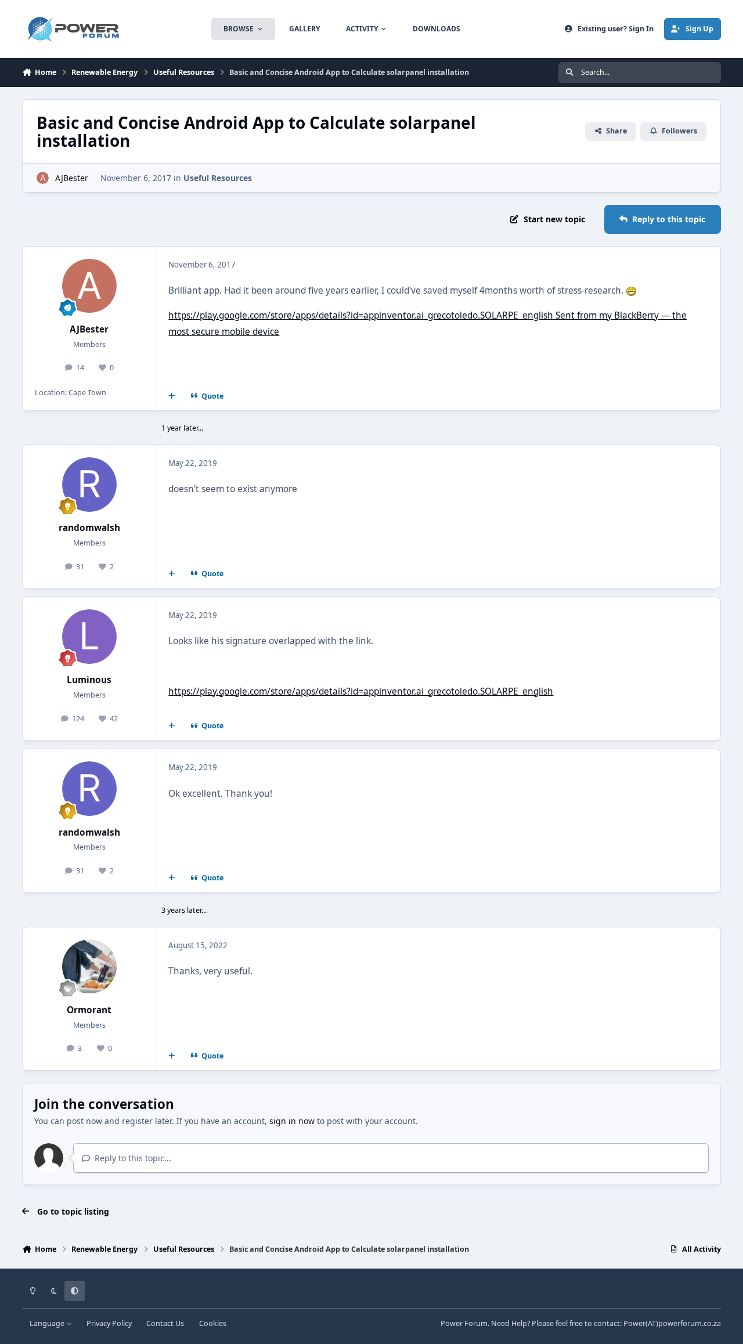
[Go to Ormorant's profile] (89, 967)
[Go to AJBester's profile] (43, 178)
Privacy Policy (109, 1323)
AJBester (71, 177)
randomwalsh (89, 528)
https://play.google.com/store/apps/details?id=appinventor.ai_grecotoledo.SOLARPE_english (360, 691)
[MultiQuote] (172, 395)
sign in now (292, 1120)
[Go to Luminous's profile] (89, 636)
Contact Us (165, 1323)
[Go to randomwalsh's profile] (89, 484)
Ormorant (89, 1010)
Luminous (89, 680)
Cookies (212, 1323)
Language (48, 1323)
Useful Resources (217, 177)
